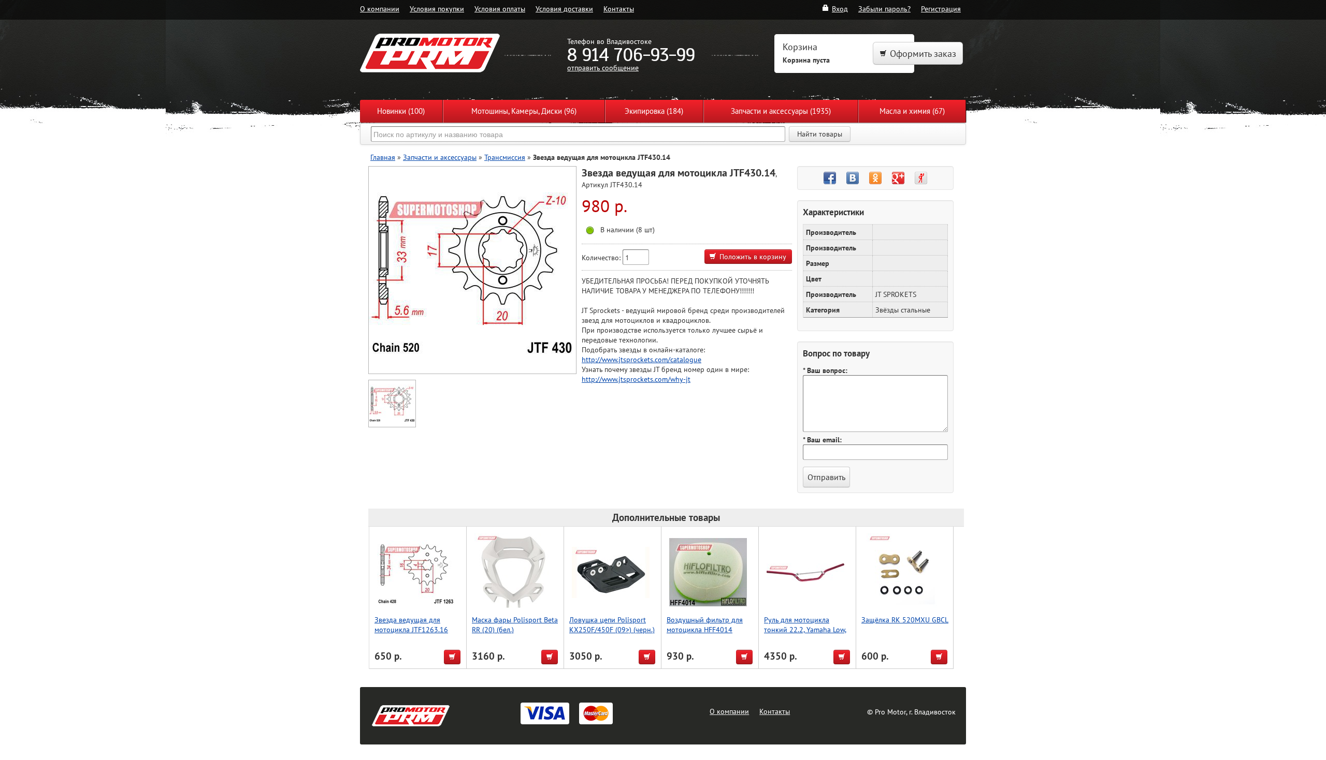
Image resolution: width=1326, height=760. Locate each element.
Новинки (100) (401, 111)
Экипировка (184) (654, 111)
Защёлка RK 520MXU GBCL (904, 619)
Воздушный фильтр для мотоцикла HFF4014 (705, 624)
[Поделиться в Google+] (898, 178)
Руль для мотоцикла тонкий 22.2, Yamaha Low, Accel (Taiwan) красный (805, 629)
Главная (382, 157)
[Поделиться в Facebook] (830, 178)
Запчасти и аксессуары (440, 157)
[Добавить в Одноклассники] (875, 178)
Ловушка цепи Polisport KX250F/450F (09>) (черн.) (612, 624)
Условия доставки (564, 8)
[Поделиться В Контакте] (852, 178)
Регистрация (941, 8)
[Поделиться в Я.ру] (921, 178)
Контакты (618, 8)
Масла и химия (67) (912, 111)
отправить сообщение (603, 67)
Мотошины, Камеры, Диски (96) (523, 111)
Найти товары (819, 134)
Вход (840, 8)
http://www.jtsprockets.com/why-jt (636, 379)
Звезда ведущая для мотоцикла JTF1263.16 (411, 624)
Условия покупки (437, 8)
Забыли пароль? (884, 8)
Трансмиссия (504, 157)
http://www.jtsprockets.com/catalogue (641, 359)
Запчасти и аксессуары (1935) (781, 111)
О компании (379, 8)
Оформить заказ (923, 53)
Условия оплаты (499, 8)
